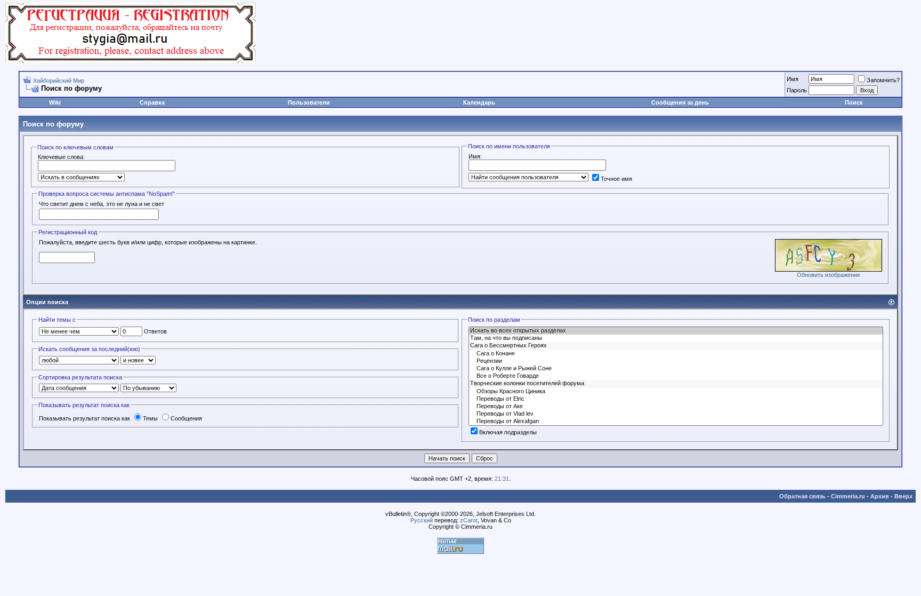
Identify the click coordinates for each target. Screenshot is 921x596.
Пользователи (309, 102)
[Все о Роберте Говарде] (676, 376)
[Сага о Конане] (676, 353)
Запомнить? (883, 80)
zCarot (469, 520)
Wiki (55, 102)
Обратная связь (802, 496)
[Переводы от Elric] (676, 399)
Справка (152, 102)
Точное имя (616, 179)
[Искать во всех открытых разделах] (676, 331)
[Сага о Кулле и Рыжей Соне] (676, 368)
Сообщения (186, 418)
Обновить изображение (828, 275)
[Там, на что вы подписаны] (676, 338)
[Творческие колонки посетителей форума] (676, 383)
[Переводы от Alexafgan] (676, 421)
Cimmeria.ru (848, 496)
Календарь (479, 102)
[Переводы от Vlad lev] (676, 414)
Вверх (903, 496)
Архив (879, 496)
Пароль (797, 90)
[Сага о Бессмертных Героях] (676, 345)
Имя (792, 79)
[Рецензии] (676, 361)
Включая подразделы (508, 432)
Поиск (854, 102)
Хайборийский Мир (58, 80)
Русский (421, 520)
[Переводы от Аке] (676, 406)
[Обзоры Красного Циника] (676, 391)
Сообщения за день (680, 102)
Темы (150, 418)
